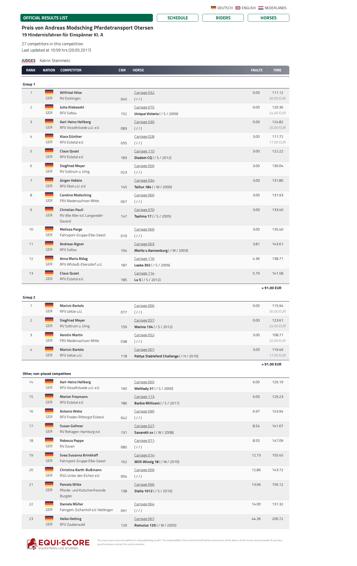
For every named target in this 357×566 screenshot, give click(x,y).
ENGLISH (249, 8)
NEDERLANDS (276, 8)
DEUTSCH (225, 8)
